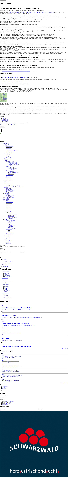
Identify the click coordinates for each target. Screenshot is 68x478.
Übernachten (6, 200)
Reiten (9, 230)
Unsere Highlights (7, 235)
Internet (5, 404)
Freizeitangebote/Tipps (12, 167)
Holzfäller (7, 237)
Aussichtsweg (10, 226)
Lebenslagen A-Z (9, 147)
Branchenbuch (8, 188)
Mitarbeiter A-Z (8, 148)
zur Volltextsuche (5, 121)
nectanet (7, 192)
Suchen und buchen (9, 202)
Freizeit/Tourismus (5, 199)
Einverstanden (3, 127)
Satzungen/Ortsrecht (10, 152)
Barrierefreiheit (5, 386)
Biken (9, 231)
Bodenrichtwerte (9, 184)
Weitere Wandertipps (11, 228)
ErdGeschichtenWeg (11, 225)
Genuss (5, 204)
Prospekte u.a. (8, 243)
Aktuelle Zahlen (8, 157)
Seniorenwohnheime (11, 173)
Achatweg (9, 224)
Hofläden (7, 194)
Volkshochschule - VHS (10, 178)
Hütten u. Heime (9, 203)
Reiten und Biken (9, 229)
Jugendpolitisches (11, 169)
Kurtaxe (9, 241)
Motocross (8, 236)
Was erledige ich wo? (9, 146)
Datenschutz (4, 387)
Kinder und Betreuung (10, 161)
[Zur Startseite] (6, 140)
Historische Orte (9, 211)
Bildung (5, 176)
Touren (7, 232)
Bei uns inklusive (9, 240)
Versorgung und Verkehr (8, 179)
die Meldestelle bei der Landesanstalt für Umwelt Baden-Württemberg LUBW (16, 81)
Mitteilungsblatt (9, 151)
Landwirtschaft (7, 193)
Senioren (7, 170)
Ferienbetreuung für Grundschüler (14, 164)
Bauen (5, 182)
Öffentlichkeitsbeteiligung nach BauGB (13, 185)
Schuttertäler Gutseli (9, 191)
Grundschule (8, 177)
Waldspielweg (10, 221)
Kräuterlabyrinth (9, 208)
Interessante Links (11, 174)
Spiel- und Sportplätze (10, 233)
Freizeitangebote (11, 171)
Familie (5, 160)
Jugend (7, 166)
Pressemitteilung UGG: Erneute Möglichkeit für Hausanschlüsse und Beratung (16, 71)
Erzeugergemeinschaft (10, 195)
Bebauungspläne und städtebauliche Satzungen (14, 186)
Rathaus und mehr (5, 143)
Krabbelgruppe (10, 165)
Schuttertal (8, 155)
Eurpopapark (10, 213)
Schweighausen (9, 156)
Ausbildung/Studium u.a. (12, 168)
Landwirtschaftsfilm (9, 196)
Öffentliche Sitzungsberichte (13, 150)
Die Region (8, 212)
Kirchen (5, 180)
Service (5, 239)
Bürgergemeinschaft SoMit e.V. (13, 172)
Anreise (7, 242)
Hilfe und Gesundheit (9, 175)
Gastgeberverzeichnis (10, 201)
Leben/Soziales (5, 159)
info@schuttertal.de (9, 403)
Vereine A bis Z (8, 234)
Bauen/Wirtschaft (5, 181)
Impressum (4, 388)
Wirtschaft (6, 187)
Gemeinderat (8, 149)
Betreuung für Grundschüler (13, 163)
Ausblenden (2, 116)
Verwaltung (6, 145)
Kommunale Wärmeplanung (9, 197)
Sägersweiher (8, 209)
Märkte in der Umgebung (12, 214)
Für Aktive (6, 219)
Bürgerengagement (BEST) (9, 158)
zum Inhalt (4, 118)
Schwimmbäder (11, 215)
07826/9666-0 (9, 401)
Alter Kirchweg (10, 223)
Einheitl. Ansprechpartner (10, 190)
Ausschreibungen (9, 189)
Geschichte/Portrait (7, 153)
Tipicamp (7, 238)
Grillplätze (8, 210)
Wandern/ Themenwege (10, 220)
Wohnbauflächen (9, 183)
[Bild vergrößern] (3, 101)
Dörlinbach (8, 154)
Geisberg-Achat (8, 207)
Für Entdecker (6, 206)
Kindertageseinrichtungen (12, 162)
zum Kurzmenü (5, 120)
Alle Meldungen (65, 348)
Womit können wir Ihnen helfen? (6, 246)
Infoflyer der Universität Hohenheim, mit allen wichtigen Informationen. (15, 77)
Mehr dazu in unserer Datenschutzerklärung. (8, 124)
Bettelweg (9, 222)
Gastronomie (8, 205)
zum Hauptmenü (5, 119)
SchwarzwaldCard (11, 216)
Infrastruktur (6, 198)
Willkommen (6, 144)
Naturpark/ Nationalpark (12, 217)
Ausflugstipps (10, 218)
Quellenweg (10, 227)
